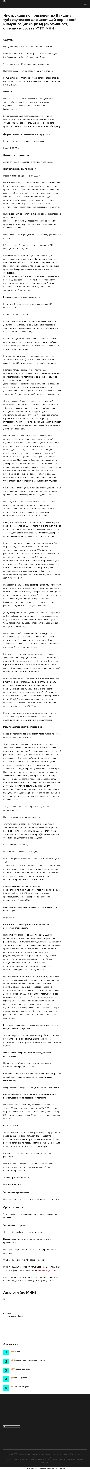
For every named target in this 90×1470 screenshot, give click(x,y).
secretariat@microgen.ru (48, 1270)
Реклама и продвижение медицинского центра (45, 1468)
